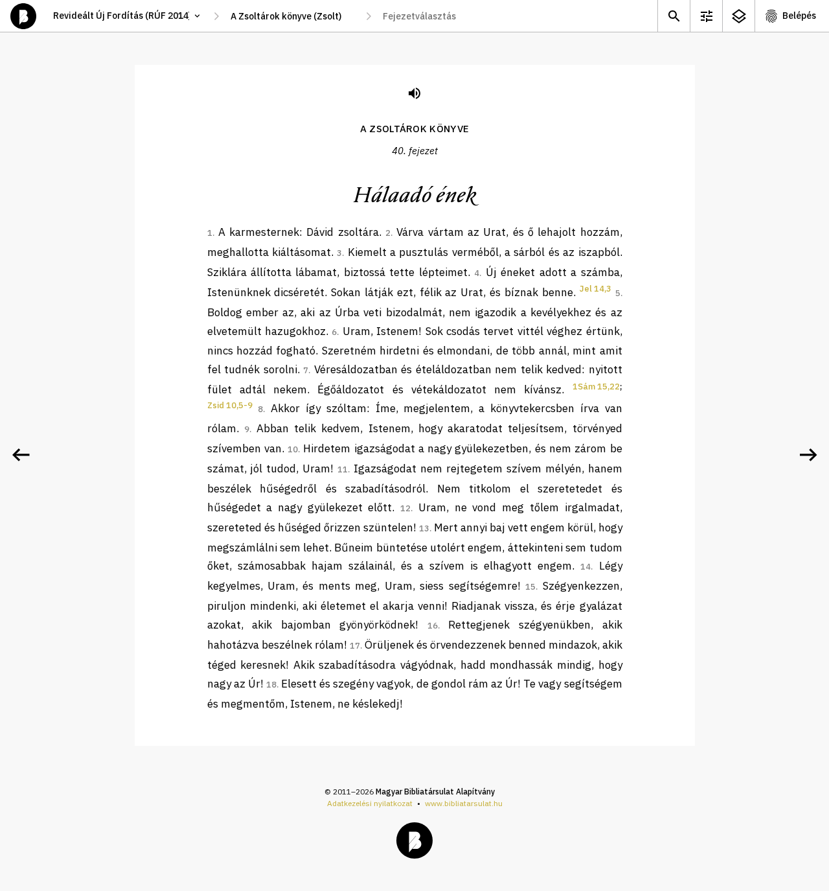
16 (432, 625)
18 (271, 684)
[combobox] (292, 16)
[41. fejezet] (808, 454)
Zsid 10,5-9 (230, 405)
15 (530, 586)
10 (293, 449)
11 (342, 469)
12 (405, 508)
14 (585, 566)
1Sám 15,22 (596, 386)
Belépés (799, 15)
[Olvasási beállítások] (706, 16)
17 (355, 645)
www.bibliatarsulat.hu (464, 803)
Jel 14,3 (595, 288)
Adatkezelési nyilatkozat (370, 803)
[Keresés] (673, 16)
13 (424, 528)
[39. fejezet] (20, 454)
